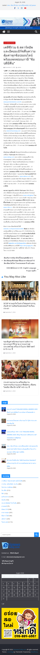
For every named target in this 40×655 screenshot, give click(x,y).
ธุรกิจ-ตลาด (5, 497)
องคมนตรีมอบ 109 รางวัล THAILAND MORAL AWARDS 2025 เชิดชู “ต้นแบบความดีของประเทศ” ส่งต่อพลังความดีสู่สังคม (22, 435)
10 (3, 587)
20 (19, 591)
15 (30, 587)
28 (24, 595)
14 (24, 587)
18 (9, 591)
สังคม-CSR (5, 509)
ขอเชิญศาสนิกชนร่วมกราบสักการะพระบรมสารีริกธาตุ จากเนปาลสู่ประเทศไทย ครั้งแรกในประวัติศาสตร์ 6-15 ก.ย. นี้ (19, 345)
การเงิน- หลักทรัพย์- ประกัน (10, 484)
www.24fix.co (8, 207)
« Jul (3, 604)
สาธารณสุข (5, 512)
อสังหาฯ (4, 519)
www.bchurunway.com (13, 131)
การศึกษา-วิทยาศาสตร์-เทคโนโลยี (12, 481)
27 (19, 595)
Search (36, 535)
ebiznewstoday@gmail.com (16, 557)
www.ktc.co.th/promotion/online (13, 229)
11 (9, 587)
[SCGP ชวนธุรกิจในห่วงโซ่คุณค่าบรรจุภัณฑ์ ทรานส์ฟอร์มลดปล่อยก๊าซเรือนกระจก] (20, 282)
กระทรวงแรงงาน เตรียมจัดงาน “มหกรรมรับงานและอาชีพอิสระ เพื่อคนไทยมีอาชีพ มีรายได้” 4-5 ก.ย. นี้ (19, 384)
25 (9, 595)
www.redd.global (28, 195)
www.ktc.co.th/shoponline (17, 243)
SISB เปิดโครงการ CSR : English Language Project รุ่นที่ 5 (21, 269)
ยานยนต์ (4, 506)
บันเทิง (3, 500)
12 (14, 587)
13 (19, 587)
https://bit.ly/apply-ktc (26, 245)
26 (14, 595)
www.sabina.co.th (25, 176)
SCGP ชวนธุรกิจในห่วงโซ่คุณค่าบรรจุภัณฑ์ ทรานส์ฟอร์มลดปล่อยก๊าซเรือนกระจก (19, 306)
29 (30, 595)
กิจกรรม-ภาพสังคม (7, 487)
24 (3, 595)
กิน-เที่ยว (4, 490)
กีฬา (3, 493)
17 (3, 591)
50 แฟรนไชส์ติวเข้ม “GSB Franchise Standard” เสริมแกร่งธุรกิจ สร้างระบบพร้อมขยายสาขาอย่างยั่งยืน (21, 463)
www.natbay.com (8, 157)
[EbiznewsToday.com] (20, 18)
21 (24, 591)
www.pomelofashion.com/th (12, 102)
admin (19, 67)
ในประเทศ (5, 522)
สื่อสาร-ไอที (5, 516)
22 (30, 591)
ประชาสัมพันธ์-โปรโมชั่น (9, 43)
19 (14, 591)
